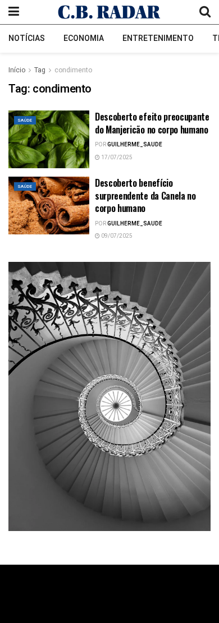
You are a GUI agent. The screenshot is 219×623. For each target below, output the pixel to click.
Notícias (26, 38)
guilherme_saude (134, 145)
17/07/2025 (116, 157)
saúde (25, 120)
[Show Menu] (13, 12)
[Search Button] (205, 12)
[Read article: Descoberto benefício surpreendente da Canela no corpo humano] (48, 205)
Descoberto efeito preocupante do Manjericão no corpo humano (152, 123)
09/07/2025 (116, 236)
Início (16, 70)
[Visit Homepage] (109, 12)
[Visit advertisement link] (109, 396)
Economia (83, 38)
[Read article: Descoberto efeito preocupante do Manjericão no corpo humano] (48, 139)
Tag (39, 70)
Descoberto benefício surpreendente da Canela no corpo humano (145, 195)
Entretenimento (158, 38)
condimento (73, 70)
